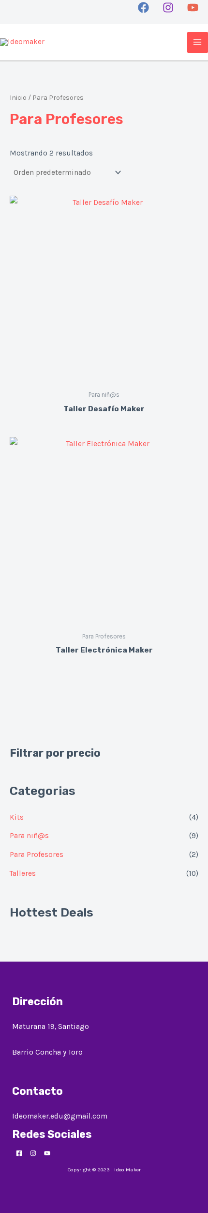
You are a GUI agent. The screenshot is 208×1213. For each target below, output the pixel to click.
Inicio (18, 97)
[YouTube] (192, 7)
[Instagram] (168, 7)
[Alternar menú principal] (197, 42)
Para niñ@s (29, 835)
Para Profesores (36, 854)
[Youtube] (47, 1153)
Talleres (23, 873)
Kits (17, 817)
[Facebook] (143, 7)
